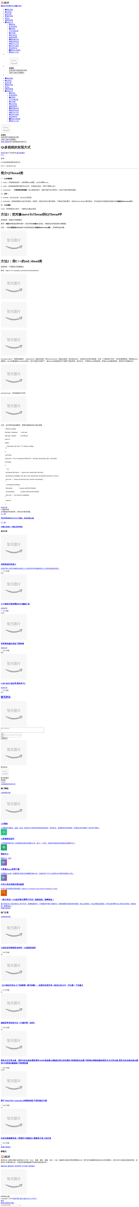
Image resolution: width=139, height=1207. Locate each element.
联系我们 (31, 1166)
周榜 (5, 793)
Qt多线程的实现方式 (8, 784)
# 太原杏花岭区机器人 (51, 568)
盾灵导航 (16, 1198)
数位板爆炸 (20, 153)
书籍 (12, 1203)
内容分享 (8, 142)
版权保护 (11, 1166)
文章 (5, 1203)
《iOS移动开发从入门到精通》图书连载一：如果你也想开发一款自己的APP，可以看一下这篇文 (42, 985)
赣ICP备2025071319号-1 (28, 1198)
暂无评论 (6, 697)
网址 (2, 1203)
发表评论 (4, 738)
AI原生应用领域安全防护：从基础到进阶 (18, 948)
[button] (2, 1201)
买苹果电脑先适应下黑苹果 (12, 644)
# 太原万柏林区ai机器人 (15, 568)
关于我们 (25, 1166)
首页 (2, 142)
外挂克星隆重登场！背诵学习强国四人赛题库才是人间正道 (26, 1138)
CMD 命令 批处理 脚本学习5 (13, 683)
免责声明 (18, 1166)
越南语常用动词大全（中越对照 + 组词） (18, 1023)
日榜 (2, 793)
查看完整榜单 (6, 908)
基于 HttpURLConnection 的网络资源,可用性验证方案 (24, 1101)
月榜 (9, 793)
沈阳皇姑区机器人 (8, 564)
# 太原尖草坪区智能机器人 (33, 568)
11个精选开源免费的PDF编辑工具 (15, 604)
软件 (9, 1203)
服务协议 (4, 1166)
